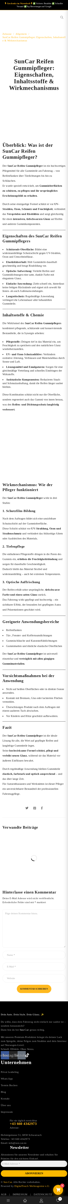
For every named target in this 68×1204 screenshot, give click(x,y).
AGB (3, 1194)
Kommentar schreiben (34, 989)
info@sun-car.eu (18, 1143)
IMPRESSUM (20, 1194)
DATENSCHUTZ (43, 1194)
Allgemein (21, 34)
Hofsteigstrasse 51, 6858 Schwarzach (21, 1135)
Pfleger (9, 490)
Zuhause (7, 34)
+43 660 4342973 (20, 1139)
